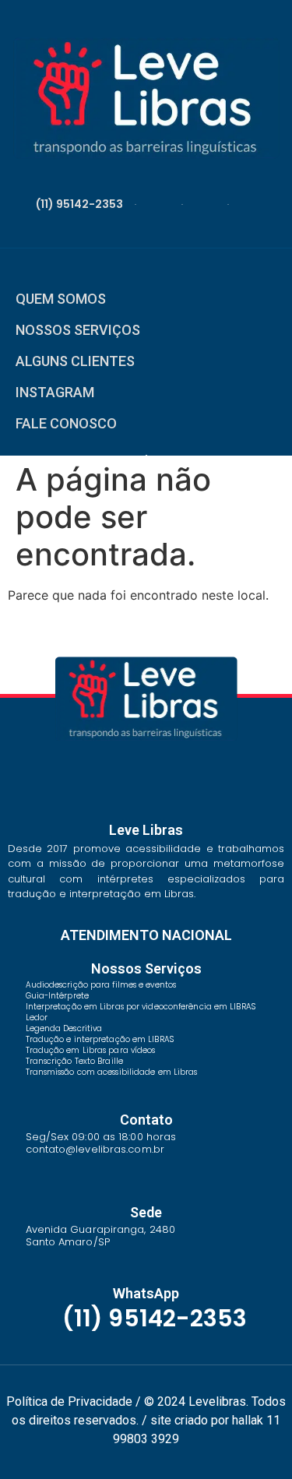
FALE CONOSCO (66, 423)
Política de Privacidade (69, 1401)
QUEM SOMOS (61, 299)
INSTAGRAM (55, 392)
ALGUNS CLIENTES (75, 361)
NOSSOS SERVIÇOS (78, 330)
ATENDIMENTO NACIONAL (146, 935)
